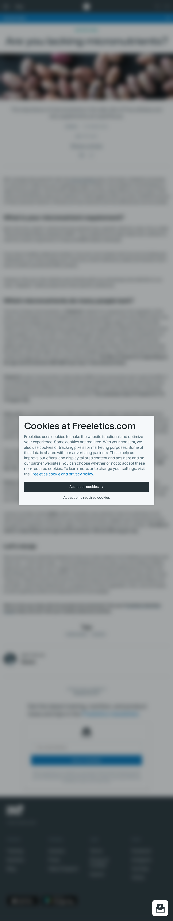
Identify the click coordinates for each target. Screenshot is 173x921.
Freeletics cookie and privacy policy (62, 474)
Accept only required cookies (86, 497)
